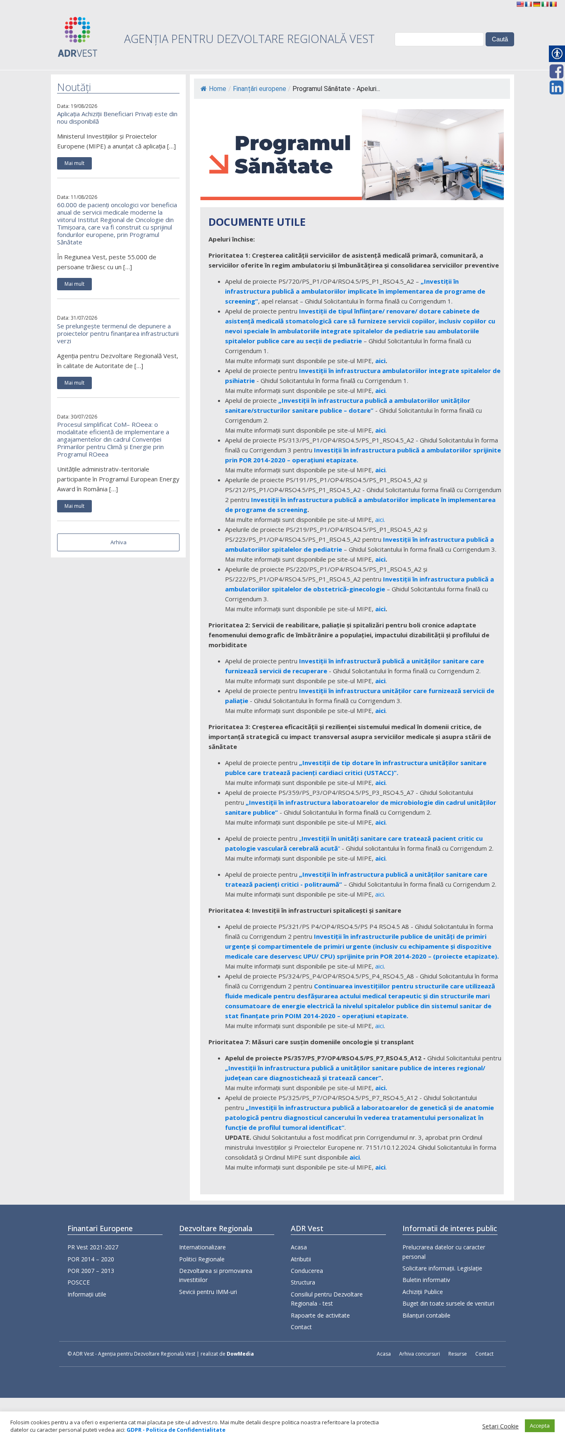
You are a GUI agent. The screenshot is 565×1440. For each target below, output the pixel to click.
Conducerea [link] (307, 1271)
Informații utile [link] (86, 1294)
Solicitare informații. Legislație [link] (442, 1268)
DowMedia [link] (240, 1353)
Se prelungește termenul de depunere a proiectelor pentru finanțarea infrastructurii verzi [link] (118, 333)
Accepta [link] (540, 1425)
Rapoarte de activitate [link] (320, 1315)
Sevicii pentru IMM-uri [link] (208, 1292)
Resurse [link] (457, 1353)
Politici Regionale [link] (202, 1259)
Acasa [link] (299, 1247)
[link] (520, 4)
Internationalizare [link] (202, 1247)
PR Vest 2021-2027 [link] (92, 1247)
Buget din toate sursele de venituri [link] (448, 1303)
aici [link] (380, 360)
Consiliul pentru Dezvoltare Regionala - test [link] (327, 1298)
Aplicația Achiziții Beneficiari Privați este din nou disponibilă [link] (117, 117)
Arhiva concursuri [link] (419, 1353)
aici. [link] (380, 519)
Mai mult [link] (74, 163)
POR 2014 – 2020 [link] (90, 1259)
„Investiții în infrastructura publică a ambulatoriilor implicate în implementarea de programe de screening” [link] (355, 291)
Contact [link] (301, 1327)
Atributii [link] (301, 1259)
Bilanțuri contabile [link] (426, 1315)
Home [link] (217, 89)
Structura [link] (303, 1282)
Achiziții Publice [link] (422, 1292)
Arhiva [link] (118, 542)
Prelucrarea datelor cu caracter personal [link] (443, 1251)
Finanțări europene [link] (259, 89)
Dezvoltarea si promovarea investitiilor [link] (215, 1275)
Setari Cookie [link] (500, 1426)
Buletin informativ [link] (426, 1280)
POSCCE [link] (78, 1282)
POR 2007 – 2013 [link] (90, 1271)
